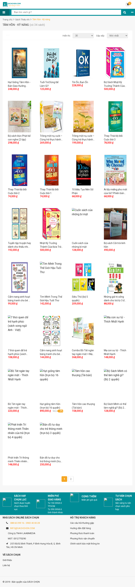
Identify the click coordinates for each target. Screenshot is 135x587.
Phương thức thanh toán (82, 533)
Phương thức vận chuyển (82, 538)
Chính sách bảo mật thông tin (85, 543)
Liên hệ (6, 565)
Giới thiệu (7, 560)
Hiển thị (66, 35)
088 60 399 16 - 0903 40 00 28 (25, 523)
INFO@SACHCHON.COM (22, 528)
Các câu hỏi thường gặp (82, 523)
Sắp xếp (100, 35)
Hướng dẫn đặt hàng (80, 528)
